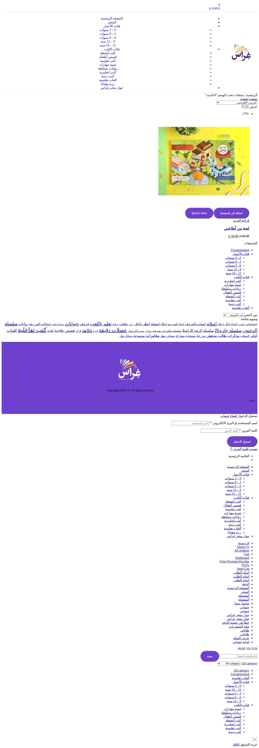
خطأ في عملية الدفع (235, 622)
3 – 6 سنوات (233, 482)
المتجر (245, 470)
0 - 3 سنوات (233, 257)
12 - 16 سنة (233, 273)
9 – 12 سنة (234, 490)
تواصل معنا (242, 603)
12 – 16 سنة (233, 493)
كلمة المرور (248, 430)
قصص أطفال (232, 292)
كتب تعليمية (233, 300)
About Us (243, 547)
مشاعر (171, 336)
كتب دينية (234, 304)
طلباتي (244, 630)
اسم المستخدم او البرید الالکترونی (233, 423)
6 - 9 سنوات (233, 265)
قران (78, 330)
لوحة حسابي (241, 642)
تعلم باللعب (100, 323)
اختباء (234, 324)
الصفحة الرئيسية (238, 466)
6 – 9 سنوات (233, 486)
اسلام (212, 323)
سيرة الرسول (136, 330)
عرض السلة (241, 638)
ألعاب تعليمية (240, 308)
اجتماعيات (251, 324)
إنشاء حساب (228, 416)
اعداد (181, 324)
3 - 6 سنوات (233, 261)
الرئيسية (251, 95)
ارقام (221, 324)
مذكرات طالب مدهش (223, 336)
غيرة (95, 330)
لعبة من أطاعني (236, 228)
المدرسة (173, 324)
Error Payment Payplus (234, 561)
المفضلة (243, 595)
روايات (23, 324)
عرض (253, 106)
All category (241, 670)
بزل (131, 324)
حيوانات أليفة (58, 324)
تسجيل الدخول (242, 441)
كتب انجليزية (232, 281)
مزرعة (201, 336)
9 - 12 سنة (234, 269)
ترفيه (115, 324)
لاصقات (244, 336)
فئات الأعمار (241, 254)
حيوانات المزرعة (40, 324)
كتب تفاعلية (32, 330)
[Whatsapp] (225, 7)
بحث (209, 656)
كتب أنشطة (233, 296)
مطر (163, 336)
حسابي (244, 607)
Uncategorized (240, 250)
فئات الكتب (241, 277)
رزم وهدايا (234, 532)
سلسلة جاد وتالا (228, 330)
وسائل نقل (126, 336)
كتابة (50, 330)
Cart (246, 554)
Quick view (199, 213)
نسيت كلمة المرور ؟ (243, 449)
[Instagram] (237, 7)
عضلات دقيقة (113, 330)
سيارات (148, 331)
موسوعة (139, 336)
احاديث (241, 324)
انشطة (155, 324)
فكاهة (87, 330)
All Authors (241, 550)
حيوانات (72, 323)
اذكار (227, 324)
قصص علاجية (64, 331)
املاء (163, 324)
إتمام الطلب (241, 572)
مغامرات (152, 335)
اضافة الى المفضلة (231, 213)
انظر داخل (142, 324)
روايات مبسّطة (231, 288)
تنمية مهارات (232, 284)
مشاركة (180, 336)
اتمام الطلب (241, 576)
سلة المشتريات (239, 626)
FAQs (245, 565)
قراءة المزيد (241, 220)
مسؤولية (191, 336)
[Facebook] (249, 7)
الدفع (245, 584)
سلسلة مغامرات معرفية (167, 330)
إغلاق (236, 744)
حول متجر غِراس (238, 536)
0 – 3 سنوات (233, 478)
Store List (243, 568)
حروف (84, 324)
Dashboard (242, 557)
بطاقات (123, 324)
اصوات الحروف (195, 324)
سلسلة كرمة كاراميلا (198, 331)
